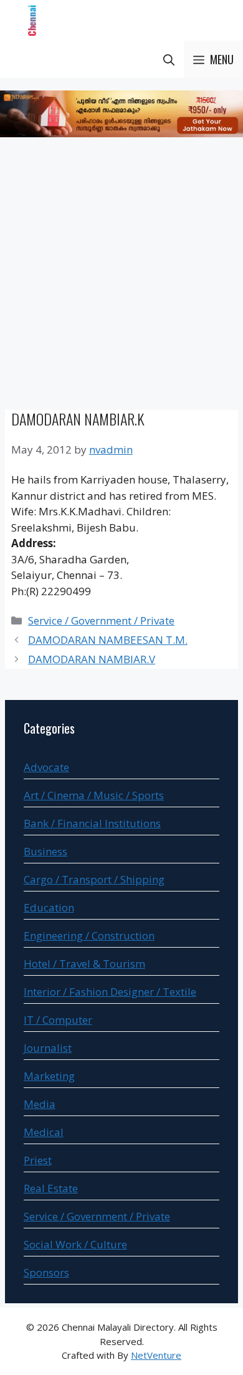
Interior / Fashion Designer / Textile (110, 991)
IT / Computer (58, 1020)
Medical (44, 1132)
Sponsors (46, 1272)
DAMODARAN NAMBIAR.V (91, 659)
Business (45, 851)
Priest (38, 1160)
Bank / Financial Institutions (92, 823)
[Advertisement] (121, 275)
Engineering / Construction (89, 935)
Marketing (49, 1076)
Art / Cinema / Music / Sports (94, 795)
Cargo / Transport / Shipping (94, 879)
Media (39, 1104)
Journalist (48, 1048)
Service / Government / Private (101, 620)
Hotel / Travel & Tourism (84, 963)
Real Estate (51, 1188)
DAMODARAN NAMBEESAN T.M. (108, 640)
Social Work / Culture (75, 1244)
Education (49, 907)
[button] (169, 59)
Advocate (46, 767)
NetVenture (156, 1355)
